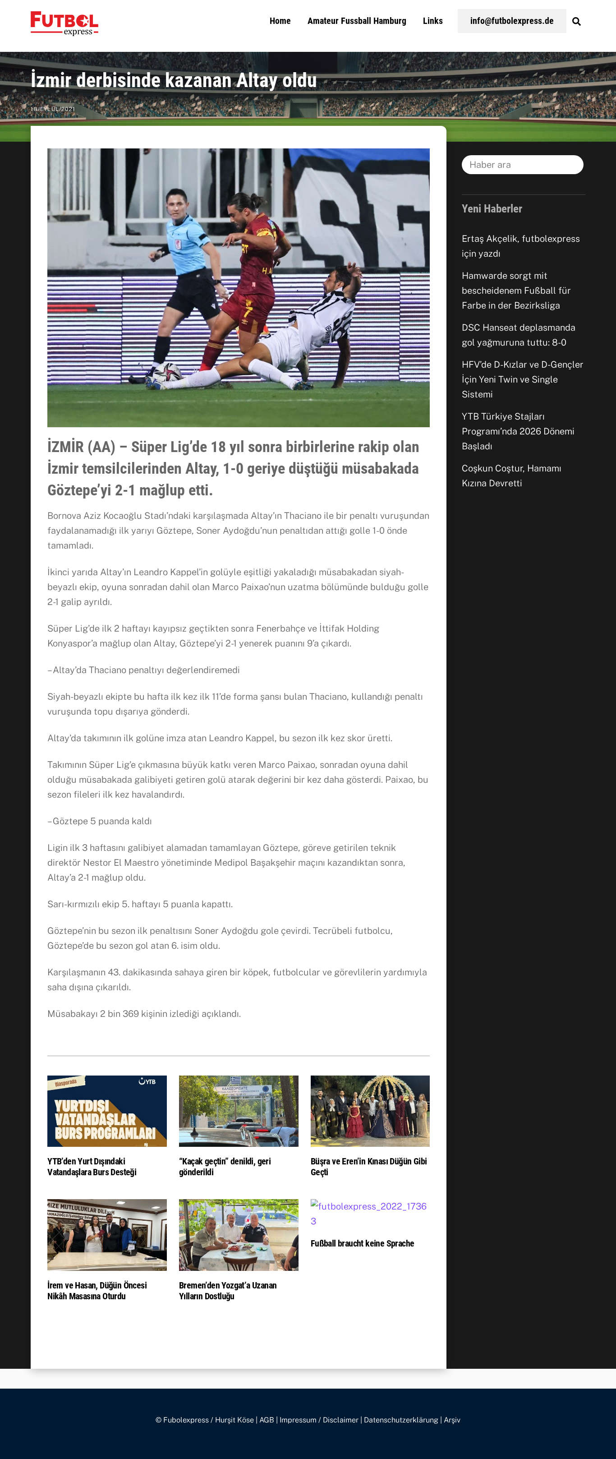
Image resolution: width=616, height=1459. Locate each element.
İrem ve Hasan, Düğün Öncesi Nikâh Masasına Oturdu (97, 1291)
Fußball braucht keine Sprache (362, 1243)
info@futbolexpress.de (512, 20)
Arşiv (452, 1420)
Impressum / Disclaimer (319, 1420)
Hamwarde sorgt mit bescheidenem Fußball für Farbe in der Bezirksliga (516, 290)
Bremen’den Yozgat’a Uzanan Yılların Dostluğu (227, 1291)
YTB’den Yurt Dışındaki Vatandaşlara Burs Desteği (91, 1166)
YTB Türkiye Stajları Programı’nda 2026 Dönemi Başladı (518, 431)
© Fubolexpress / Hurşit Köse (205, 1420)
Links (433, 20)
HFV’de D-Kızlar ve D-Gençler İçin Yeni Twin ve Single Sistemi (523, 379)
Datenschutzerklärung (401, 1420)
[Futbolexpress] (64, 31)
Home (280, 20)
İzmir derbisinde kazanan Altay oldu (174, 80)
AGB (266, 1420)
